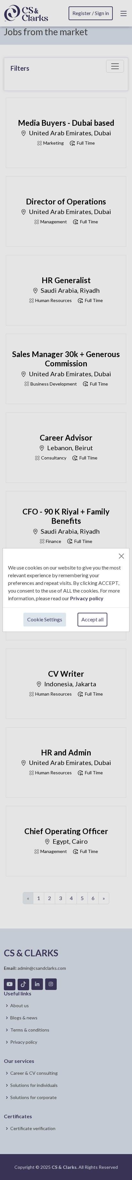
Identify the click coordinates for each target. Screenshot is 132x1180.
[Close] (121, 556)
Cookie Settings (44, 619)
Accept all (92, 619)
